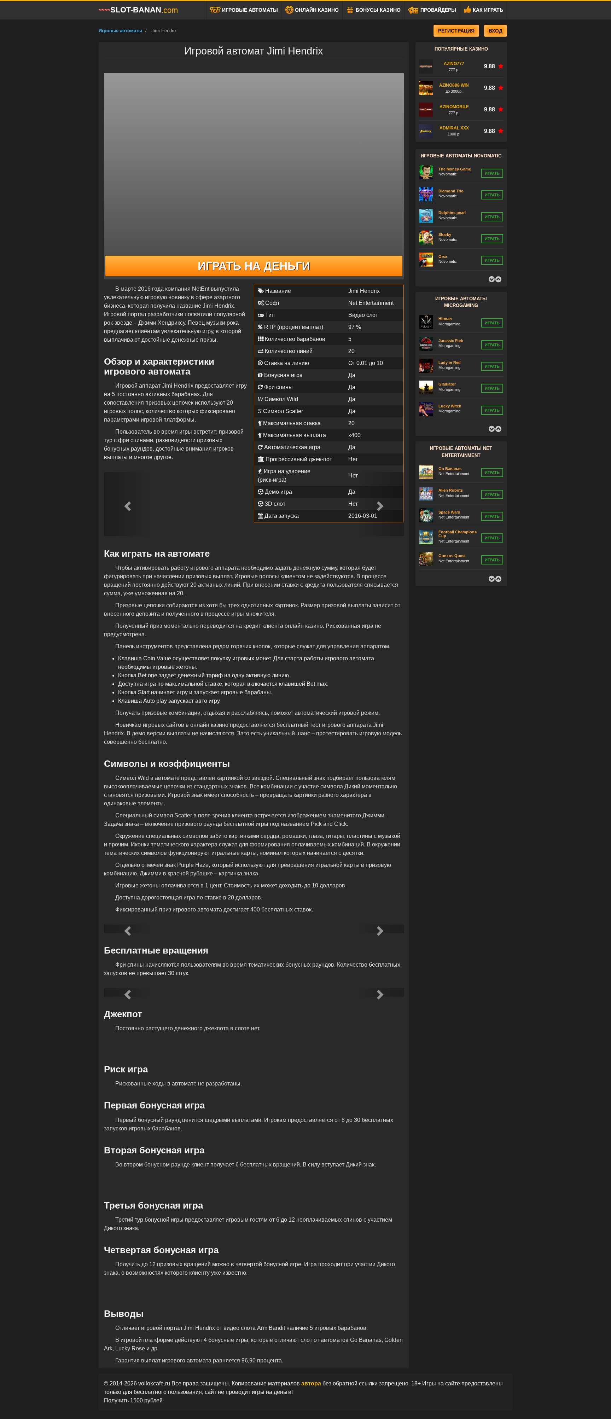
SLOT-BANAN (144, 10)
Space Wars (449, 512)
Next (498, 279)
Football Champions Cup (457, 534)
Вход (495, 31)
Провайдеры (437, 10)
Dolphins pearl (452, 212)
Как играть (487, 10)
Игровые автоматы (249, 10)
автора (311, 1383)
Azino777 (454, 63)
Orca (442, 256)
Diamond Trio (451, 191)
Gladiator (447, 384)
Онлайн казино (316, 10)
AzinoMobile (454, 106)
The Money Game (454, 169)
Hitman (445, 319)
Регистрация (456, 31)
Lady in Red (449, 362)
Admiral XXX (454, 128)
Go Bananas (449, 469)
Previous (491, 279)
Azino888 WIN (454, 85)
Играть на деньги (254, 266)
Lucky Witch (449, 406)
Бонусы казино (377, 10)
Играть (492, 173)
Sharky (444, 234)
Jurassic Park (450, 340)
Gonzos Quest (452, 556)
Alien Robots (450, 490)
